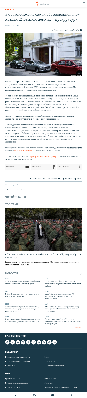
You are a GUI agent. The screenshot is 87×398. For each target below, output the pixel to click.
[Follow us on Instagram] (23, 342)
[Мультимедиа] (15, 395)
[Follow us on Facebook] (7, 342)
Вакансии (49, 383)
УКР (52, 395)
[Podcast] (49, 342)
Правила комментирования (16, 383)
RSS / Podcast (50, 361)
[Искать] (71, 395)
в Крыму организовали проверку (43, 157)
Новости (9, 10)
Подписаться (10, 366)
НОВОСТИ (11, 273)
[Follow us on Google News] (28, 342)
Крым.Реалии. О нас (13, 379)
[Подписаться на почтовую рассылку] (54, 342)
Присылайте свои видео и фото (17, 357)
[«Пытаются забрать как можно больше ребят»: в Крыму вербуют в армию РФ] (43, 229)
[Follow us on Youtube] (18, 342)
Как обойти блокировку (54, 366)
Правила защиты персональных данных (61, 387)
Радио (47, 357)
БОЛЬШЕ (78, 327)
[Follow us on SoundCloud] (39, 342)
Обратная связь (51, 379)
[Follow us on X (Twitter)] (12, 342)
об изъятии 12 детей (23, 151)
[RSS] (44, 342)
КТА (34, 395)
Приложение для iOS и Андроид (18, 361)
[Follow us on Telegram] (33, 342)
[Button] (57, 30)
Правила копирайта (13, 387)
